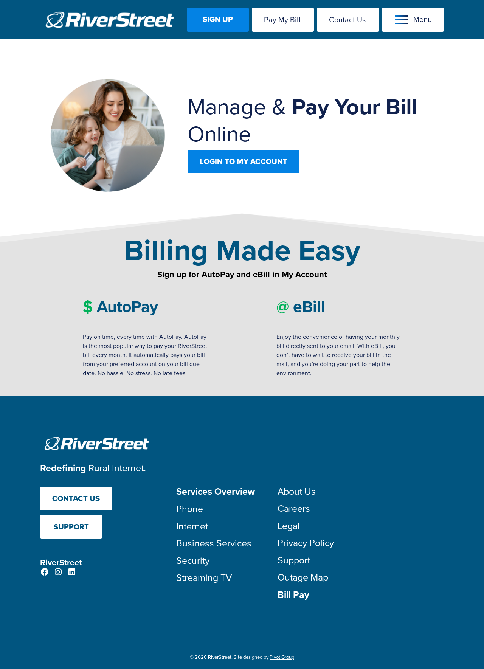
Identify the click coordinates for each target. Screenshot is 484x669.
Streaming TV (204, 577)
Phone (189, 508)
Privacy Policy (306, 542)
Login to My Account (243, 161)
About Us (297, 491)
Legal (289, 525)
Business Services (213, 542)
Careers (294, 508)
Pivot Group (282, 656)
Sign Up (218, 19)
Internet (192, 525)
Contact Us (347, 19)
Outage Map (303, 577)
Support (71, 526)
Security (192, 560)
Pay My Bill (282, 19)
